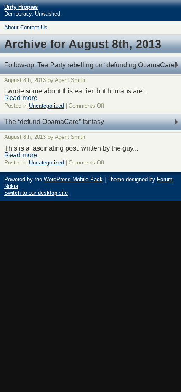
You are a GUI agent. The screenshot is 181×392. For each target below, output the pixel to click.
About (11, 27)
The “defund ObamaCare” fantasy (54, 121)
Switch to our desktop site (36, 193)
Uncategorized (46, 106)
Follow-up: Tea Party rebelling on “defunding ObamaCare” (90, 65)
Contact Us (34, 27)
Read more (20, 97)
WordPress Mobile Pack (73, 179)
